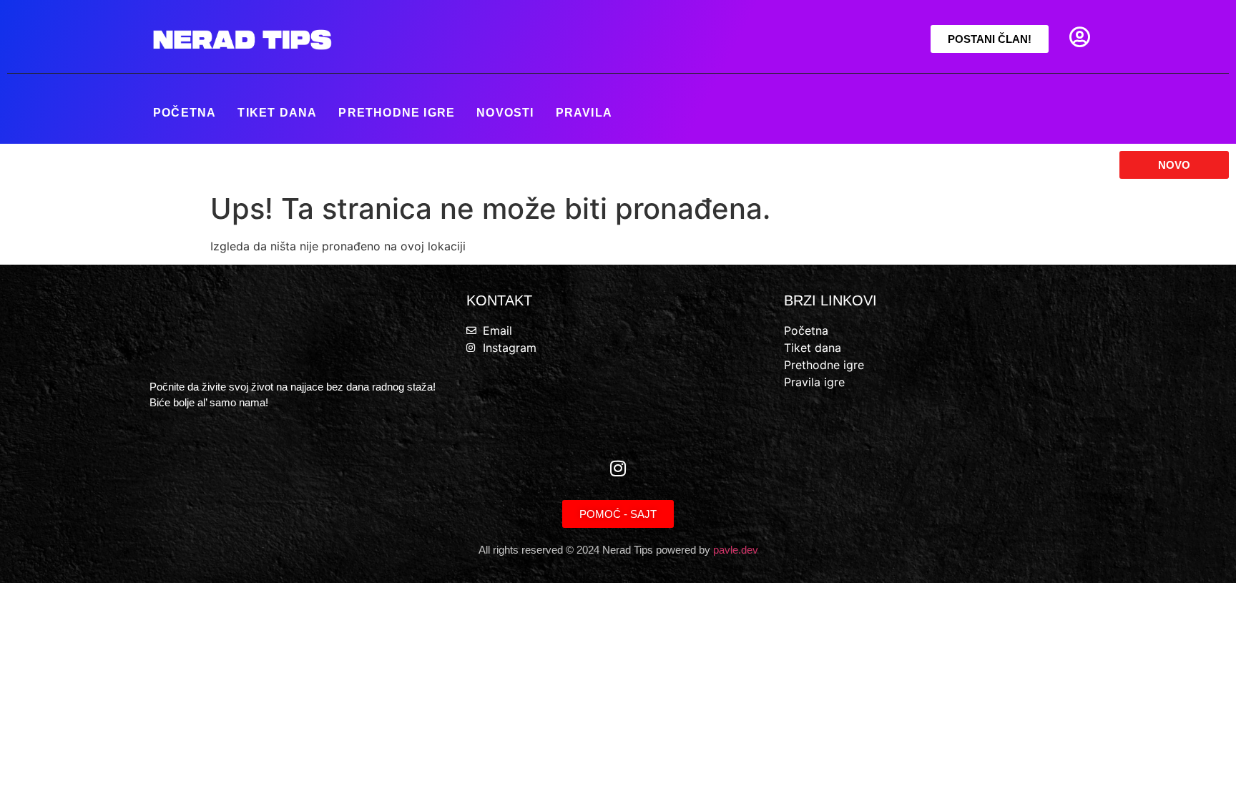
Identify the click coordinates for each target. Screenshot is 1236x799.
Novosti (505, 113)
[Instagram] (618, 468)
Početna (184, 113)
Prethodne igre (396, 113)
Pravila (584, 113)
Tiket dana (277, 113)
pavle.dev (735, 550)
